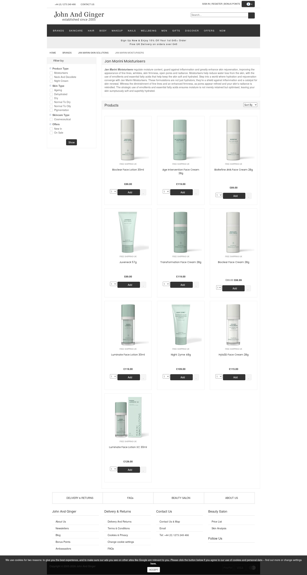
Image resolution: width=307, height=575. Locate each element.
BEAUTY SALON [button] (180, 498)
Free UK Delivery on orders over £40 (153, 44)
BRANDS (58, 30)
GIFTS (176, 30)
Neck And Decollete (65, 77)
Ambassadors (63, 548)
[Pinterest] (242, 547)
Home (53, 52)
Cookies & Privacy (118, 535)
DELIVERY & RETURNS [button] (79, 498)
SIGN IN (206, 3)
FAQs (111, 548)
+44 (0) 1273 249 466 (65, 4)
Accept (153, 569)
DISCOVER (192, 30)
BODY (103, 30)
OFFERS (209, 30)
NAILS (132, 30)
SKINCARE (76, 30)
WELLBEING (149, 30)
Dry (56, 98)
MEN (164, 30)
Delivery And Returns (119, 521)
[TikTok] (249, 547)
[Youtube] (221, 547)
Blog (58, 535)
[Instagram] (235, 547)
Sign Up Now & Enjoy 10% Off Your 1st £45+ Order (153, 40)
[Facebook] (213, 547)
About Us (61, 521)
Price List (217, 521)
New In (58, 128)
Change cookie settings (121, 542)
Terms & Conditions (119, 528)
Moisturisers (61, 73)
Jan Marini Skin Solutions (93, 52)
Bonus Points (232, 3)
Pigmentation (61, 110)
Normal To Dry (62, 102)
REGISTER (217, 3)
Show (71, 142)
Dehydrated (60, 94)
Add (129, 192)
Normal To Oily (62, 106)
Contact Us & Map (170, 521)
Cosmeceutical (62, 119)
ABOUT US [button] (231, 498)
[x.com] (228, 547)
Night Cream (61, 81)
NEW (223, 30)
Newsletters (62, 528)
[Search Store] (251, 15)
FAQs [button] (129, 498)
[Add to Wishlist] (143, 192)
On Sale (58, 132)
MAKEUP (117, 30)
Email (163, 528)
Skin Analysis (219, 528)
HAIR (91, 30)
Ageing (58, 90)
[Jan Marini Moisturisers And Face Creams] (79, 16)
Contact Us (87, 4)
